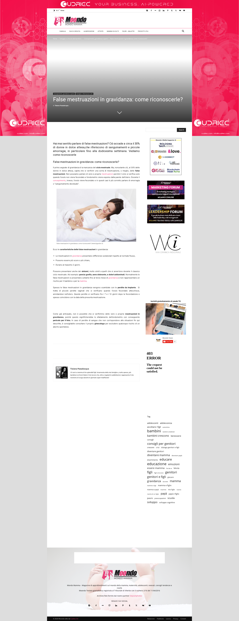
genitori (171, 472)
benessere (176, 436)
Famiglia (63, 31)
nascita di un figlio (153, 494)
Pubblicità (160, 619)
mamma (83, 281)
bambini (154, 431)
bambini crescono (158, 435)
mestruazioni (107, 174)
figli (149, 472)
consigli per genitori (161, 443)
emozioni (173, 464)
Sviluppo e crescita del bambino (71, 39)
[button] (183, 31)
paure (150, 498)
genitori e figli (156, 476)
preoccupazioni (160, 498)
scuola (171, 498)
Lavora (168, 619)
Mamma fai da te (113, 31)
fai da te (169, 468)
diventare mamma (158, 455)
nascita (179, 490)
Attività (100, 31)
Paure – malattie (128, 31)
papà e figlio (174, 494)
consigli (150, 439)
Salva (88, 353)
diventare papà (177, 455)
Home (55, 39)
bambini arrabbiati (169, 432)
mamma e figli (151, 485)
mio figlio (171, 489)
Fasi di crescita (74, 31)
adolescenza (166, 423)
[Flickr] (155, 10)
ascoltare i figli (154, 427)
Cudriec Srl (74, 619)
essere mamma (156, 468)
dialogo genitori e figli (170, 447)
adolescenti (152, 423)
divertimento (152, 460)
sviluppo (152, 502)
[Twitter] (176, 10)
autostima (166, 427)
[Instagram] (159, 10)
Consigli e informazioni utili (84, 94)
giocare (171, 477)
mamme (163, 490)
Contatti (183, 619)
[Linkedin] (163, 10)
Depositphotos (136, 596)
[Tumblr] (172, 10)
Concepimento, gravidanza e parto (96, 39)
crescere (150, 447)
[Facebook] (151, 10)
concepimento (59, 180)
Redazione (151, 619)
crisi (157, 447)
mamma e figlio (164, 485)
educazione (156, 463)
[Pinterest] (168, 10)
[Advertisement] (140, 21)
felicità (176, 468)
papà (164, 493)
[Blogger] (147, 10)
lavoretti (165, 481)
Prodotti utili (143, 31)
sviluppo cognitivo (167, 502)
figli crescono (158, 473)
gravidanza (77, 256)
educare (166, 459)
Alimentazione (89, 31)
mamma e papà (153, 489)
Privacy (175, 619)
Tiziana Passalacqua (61, 105)
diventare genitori (155, 451)
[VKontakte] (180, 10)
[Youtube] (184, 10)
